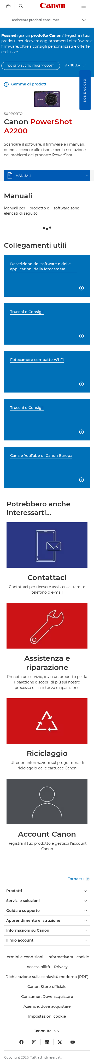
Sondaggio (84, 90)
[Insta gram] (34, 1042)
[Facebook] (21, 1042)
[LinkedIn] (47, 1042)
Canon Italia (45, 1031)
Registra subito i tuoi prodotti (31, 65)
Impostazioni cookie (47, 1016)
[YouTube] (72, 1042)
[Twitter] (60, 1042)
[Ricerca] (21, 6)
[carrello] (8, 6)
